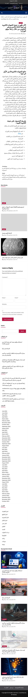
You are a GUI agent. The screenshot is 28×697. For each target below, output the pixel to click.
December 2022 (6, 478)
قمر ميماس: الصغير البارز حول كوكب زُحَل (12, 257)
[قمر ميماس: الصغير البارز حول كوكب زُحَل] (14, 247)
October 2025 (5, 424)
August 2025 (5, 428)
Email (16, 297)
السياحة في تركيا (6, 348)
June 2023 (4, 466)
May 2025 (4, 430)
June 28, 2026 (10, 599)
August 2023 (5, 463)
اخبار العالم (4, 520)
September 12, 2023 (12, 210)
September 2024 (6, 443)
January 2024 (5, 455)
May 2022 (4, 487)
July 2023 (4, 464)
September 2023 (6, 461)
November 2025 (6, 422)
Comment (5, 277)
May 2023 (4, 468)
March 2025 (5, 434)
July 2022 (4, 484)
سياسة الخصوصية (14, 3)
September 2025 (6, 426)
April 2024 (4, 451)
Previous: (14, 168)
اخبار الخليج (4, 514)
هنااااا (19, 133)
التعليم (20, 23)
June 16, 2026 (10, 626)
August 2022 (5, 482)
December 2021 (6, 497)
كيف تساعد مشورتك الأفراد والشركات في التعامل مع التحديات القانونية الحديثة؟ (13, 360)
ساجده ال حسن (6, 378)
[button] (26, 13)
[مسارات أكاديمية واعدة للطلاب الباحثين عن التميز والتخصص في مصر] (14, 612)
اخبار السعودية (5, 517)
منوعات (4, 541)
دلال (3, 383)
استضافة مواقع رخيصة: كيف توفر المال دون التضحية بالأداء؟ (12, 342)
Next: (14, 176)
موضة (3, 544)
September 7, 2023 (11, 235)
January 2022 (5, 495)
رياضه (3, 538)
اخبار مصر (4, 523)
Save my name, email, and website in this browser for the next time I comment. (13, 313)
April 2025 (4, 432)
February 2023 (6, 474)
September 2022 (6, 480)
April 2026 (4, 417)
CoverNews (22, 692)
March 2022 (5, 491)
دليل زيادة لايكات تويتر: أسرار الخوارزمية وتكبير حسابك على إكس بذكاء (13, 367)
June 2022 (4, 486)
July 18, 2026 (10, 574)
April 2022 (4, 489)
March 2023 (5, 472)
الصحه (3, 529)
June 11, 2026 (10, 653)
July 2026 (4, 411)
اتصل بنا (7, 3)
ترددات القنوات (5, 532)
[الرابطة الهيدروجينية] (14, 222)
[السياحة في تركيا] (14, 587)
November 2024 (6, 440)
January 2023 (5, 476)
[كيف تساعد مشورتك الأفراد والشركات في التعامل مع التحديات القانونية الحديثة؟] (14, 639)
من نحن (20, 3)
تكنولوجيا (4, 535)
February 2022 (6, 493)
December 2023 (6, 457)
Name (4, 297)
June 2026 (4, 413)
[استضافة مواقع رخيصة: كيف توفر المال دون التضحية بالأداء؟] (14, 560)
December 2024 (6, 438)
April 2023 (4, 470)
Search (2, 325)
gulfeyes (24, 33)
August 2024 (5, 445)
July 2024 (4, 447)
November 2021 (6, 499)
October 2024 (5, 441)
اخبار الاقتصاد (5, 511)
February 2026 (6, 420)
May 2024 (4, 449)
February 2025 (6, 436)
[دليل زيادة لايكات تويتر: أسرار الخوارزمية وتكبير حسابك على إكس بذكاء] (14, 666)
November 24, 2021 (17, 33)
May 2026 (4, 415)
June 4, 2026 (10, 680)
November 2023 (6, 459)
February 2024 (6, 453)
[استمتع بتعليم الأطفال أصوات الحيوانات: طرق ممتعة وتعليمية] (14, 196)
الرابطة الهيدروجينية (7, 233)
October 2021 (5, 501)
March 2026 (5, 418)
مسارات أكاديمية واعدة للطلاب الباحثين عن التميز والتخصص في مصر (13, 354)
